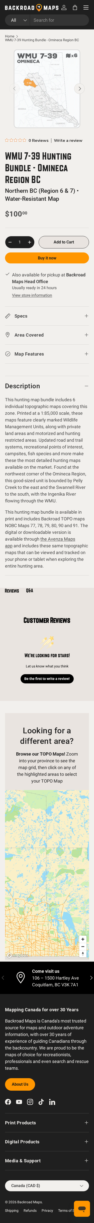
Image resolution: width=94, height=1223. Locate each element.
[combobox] (47, 20)
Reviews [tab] (12, 591)
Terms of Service (70, 1211)
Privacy (47, 1211)
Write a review (68, 140)
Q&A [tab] (29, 590)
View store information (32, 295)
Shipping (12, 1211)
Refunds (30, 1211)
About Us (20, 1084)
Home (9, 36)
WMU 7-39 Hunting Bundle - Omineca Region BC (42, 40)
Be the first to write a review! (47, 679)
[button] (74, 7)
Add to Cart (64, 242)
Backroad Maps (29, 1202)
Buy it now (47, 258)
